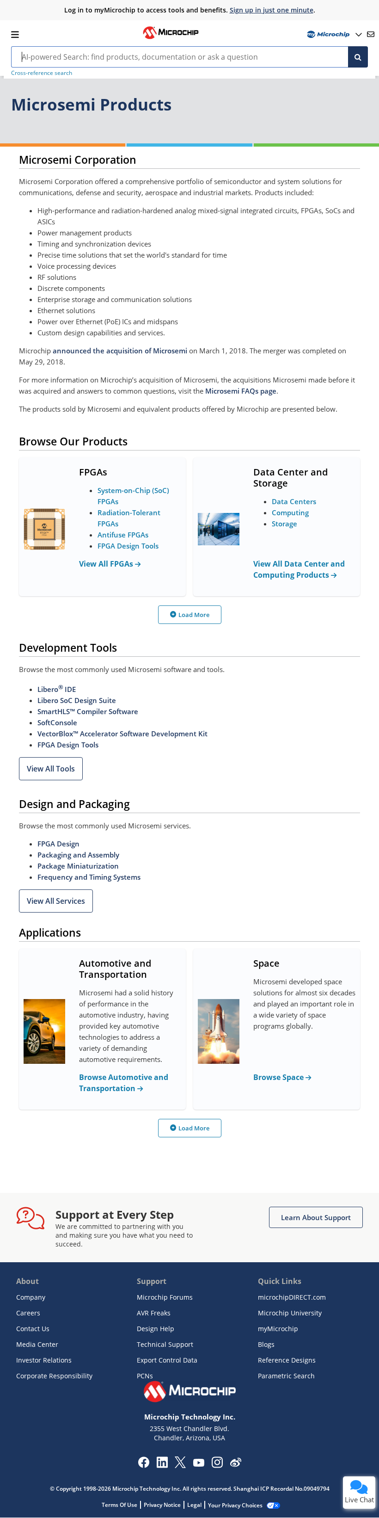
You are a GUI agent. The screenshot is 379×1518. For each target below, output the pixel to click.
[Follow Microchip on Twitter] (180, 1465)
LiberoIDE (56, 689)
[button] (51, 768)
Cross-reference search (41, 73)
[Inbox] (370, 34)
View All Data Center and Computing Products (299, 569)
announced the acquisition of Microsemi (120, 350)
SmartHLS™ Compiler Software (87, 711)
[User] (333, 34)
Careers (28, 1312)
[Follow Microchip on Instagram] (217, 1465)
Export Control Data (167, 1360)
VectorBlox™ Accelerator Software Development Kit (122, 733)
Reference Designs (287, 1360)
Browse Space (279, 1077)
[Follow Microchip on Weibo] (235, 1464)
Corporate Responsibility (54, 1375)
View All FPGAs (107, 564)
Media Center (37, 1344)
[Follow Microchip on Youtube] (198, 1464)
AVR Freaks (154, 1312)
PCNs (145, 1375)
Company (30, 1297)
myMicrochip (278, 1328)
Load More (193, 615)
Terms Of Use (119, 1505)
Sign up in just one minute (271, 10)
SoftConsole (57, 722)
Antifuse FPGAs (123, 534)
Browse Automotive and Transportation (123, 1082)
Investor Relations (44, 1360)
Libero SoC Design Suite (76, 700)
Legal (194, 1505)
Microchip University (290, 1312)
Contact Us (32, 1328)
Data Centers (294, 501)
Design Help (155, 1328)
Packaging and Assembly (78, 854)
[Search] (358, 57)
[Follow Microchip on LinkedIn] (162, 1465)
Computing (290, 512)
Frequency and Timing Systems (89, 877)
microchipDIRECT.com (292, 1297)
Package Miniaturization (78, 865)
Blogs (266, 1344)
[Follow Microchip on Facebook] (143, 1465)
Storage (284, 523)
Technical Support (165, 1344)
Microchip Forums (165, 1297)
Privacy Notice (162, 1505)
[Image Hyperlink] (170, 38)
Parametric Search (286, 1375)
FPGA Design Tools (128, 545)
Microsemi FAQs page (240, 390)
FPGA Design (58, 843)
